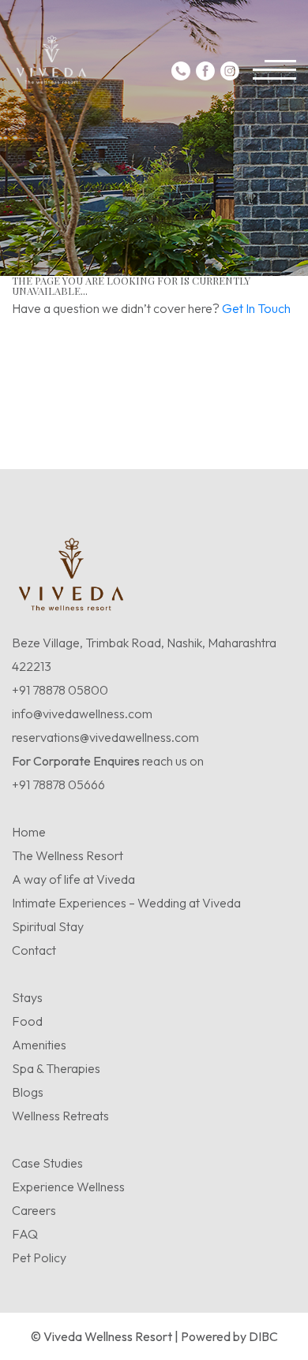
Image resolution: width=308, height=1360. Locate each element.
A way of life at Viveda (73, 879)
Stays (27, 997)
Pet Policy (39, 1257)
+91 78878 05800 (60, 690)
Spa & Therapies (56, 1068)
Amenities (39, 1045)
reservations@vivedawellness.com (105, 737)
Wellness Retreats (60, 1115)
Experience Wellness (68, 1186)
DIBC (263, 1336)
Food (27, 1021)
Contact (34, 950)
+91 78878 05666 (58, 784)
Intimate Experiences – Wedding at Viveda (126, 903)
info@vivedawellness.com (82, 713)
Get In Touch (256, 308)
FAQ (25, 1234)
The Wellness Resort (67, 855)
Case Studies (47, 1163)
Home (29, 832)
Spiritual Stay (48, 926)
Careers (34, 1210)
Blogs (27, 1092)
